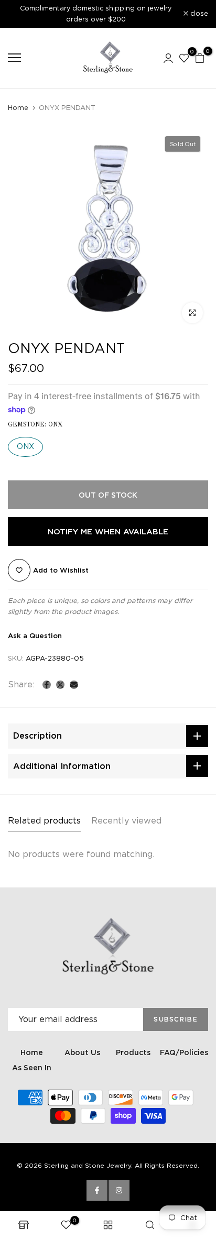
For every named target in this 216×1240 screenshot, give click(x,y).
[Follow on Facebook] (97, 1190)
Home (18, 108)
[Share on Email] (74, 685)
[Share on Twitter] (60, 685)
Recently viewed (126, 821)
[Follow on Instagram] (119, 1190)
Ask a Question (35, 636)
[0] (184, 57)
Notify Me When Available (108, 531)
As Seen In (31, 1067)
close (198, 13)
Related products (44, 821)
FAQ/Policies (184, 1052)
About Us (82, 1052)
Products (133, 1052)
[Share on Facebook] (46, 685)
